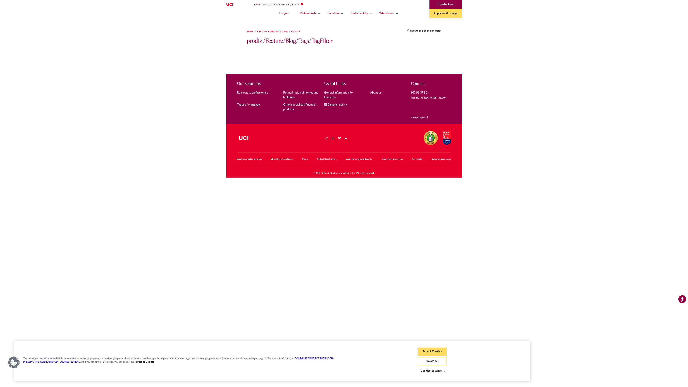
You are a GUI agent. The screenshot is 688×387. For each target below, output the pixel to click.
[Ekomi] (430, 138)
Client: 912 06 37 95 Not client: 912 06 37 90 (280, 5)
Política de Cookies (144, 362)
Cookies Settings (431, 371)
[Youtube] (346, 138)
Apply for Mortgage (446, 13)
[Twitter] (339, 138)
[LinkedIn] (333, 138)
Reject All (432, 361)
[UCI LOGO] (243, 138)
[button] (14, 362)
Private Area (445, 4)
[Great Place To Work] (447, 138)
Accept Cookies (432, 351)
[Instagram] (326, 138)
